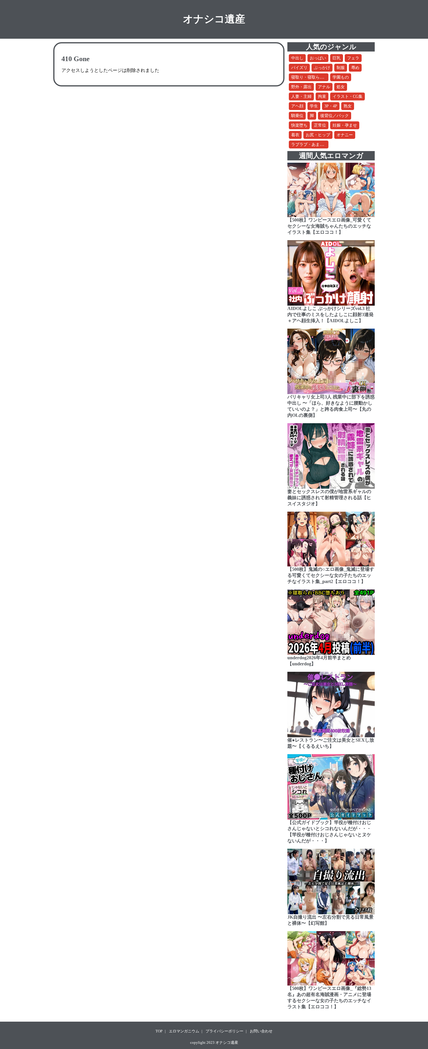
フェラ (353, 58)
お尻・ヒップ (318, 135)
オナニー (345, 135)
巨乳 (337, 58)
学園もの (341, 77)
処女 (341, 87)
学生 (314, 106)
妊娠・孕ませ (345, 125)
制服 (341, 67)
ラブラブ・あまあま (309, 144)
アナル (324, 87)
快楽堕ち (299, 125)
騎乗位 (297, 116)
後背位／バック (334, 116)
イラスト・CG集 (347, 96)
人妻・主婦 (301, 96)
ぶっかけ (322, 67)
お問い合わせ (261, 1031)
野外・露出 (301, 87)
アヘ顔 (297, 106)
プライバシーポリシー (224, 1031)
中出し (297, 58)
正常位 (320, 125)
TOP (158, 1031)
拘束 (322, 96)
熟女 (348, 106)
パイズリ (299, 67)
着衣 (295, 135)
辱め (355, 67)
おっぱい (318, 58)
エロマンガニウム (184, 1031)
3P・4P (330, 106)
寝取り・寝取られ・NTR (313, 77)
